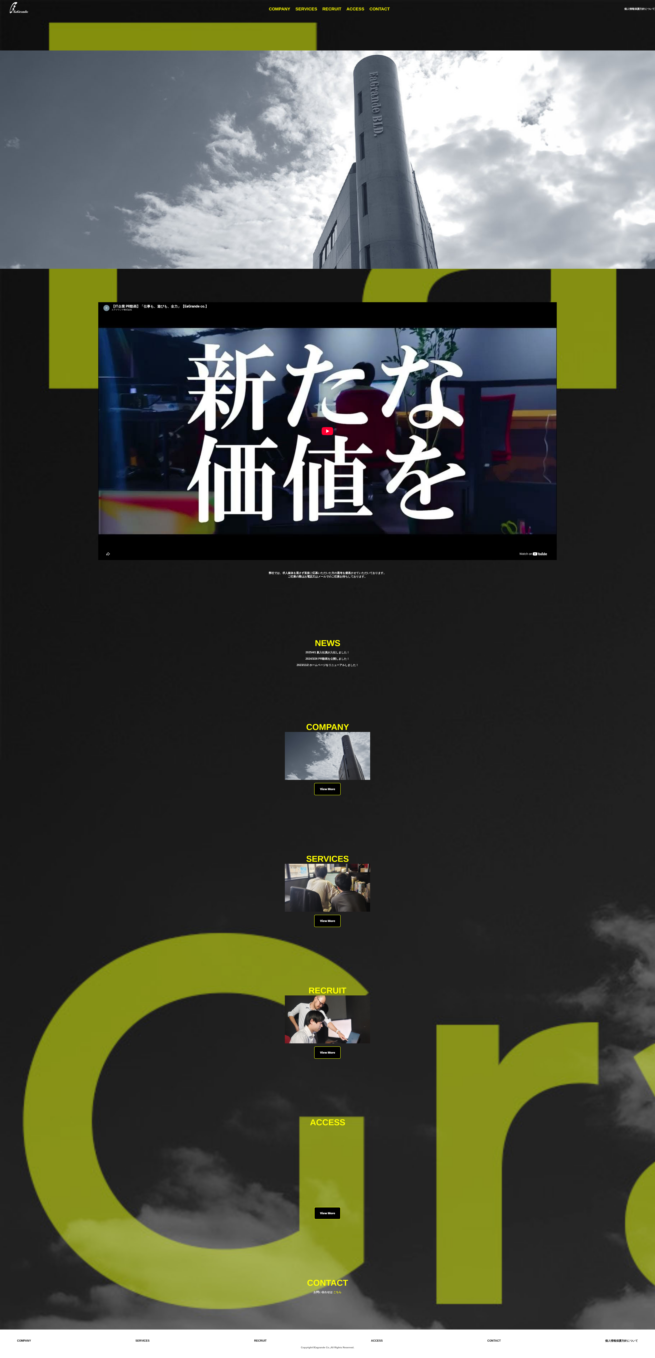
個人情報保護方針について (639, 8)
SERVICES (306, 8)
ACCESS (355, 8)
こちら (337, 1292)
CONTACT (379, 8)
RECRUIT (331, 8)
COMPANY (279, 8)
